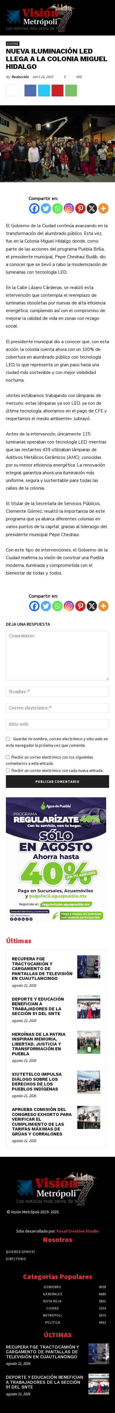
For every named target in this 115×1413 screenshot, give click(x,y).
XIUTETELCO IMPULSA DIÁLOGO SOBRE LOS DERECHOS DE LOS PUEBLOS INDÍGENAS (37, 1082)
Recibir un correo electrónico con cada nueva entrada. (58, 770)
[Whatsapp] (57, 208)
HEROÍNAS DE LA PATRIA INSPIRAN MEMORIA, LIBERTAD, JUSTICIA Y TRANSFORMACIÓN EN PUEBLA (38, 1044)
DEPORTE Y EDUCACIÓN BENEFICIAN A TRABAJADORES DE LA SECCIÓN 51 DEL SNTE (38, 1006)
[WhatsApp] (71, 90)
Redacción (20, 76)
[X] (92, 208)
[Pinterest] (57, 90)
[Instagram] (69, 208)
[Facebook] (30, 90)
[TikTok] (84, 1217)
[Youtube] (104, 1217)
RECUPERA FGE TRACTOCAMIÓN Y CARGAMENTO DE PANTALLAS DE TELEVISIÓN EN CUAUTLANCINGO (42, 968)
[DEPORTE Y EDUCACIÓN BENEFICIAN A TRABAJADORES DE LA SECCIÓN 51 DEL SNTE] (88, 1007)
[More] (103, 208)
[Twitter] (44, 90)
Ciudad (12, 44)
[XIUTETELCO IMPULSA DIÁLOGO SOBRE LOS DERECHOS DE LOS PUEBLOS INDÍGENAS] (88, 1082)
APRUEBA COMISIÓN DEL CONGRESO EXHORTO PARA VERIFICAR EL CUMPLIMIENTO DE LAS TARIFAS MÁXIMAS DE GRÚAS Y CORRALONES (42, 1122)
